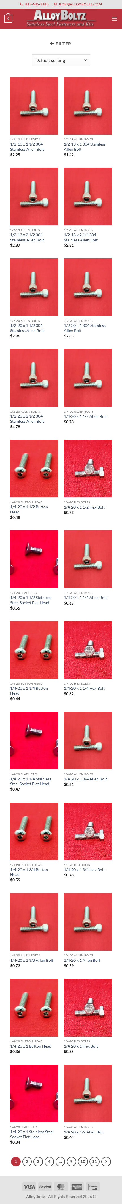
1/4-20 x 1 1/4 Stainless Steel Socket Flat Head (30, 781)
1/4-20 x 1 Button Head (30, 1046)
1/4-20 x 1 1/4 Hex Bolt (84, 688)
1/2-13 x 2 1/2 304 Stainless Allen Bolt (27, 237)
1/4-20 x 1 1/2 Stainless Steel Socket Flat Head (30, 600)
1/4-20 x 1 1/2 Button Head (29, 509)
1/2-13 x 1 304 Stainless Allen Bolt (85, 147)
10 (82, 1161)
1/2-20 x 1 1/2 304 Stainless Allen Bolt (27, 328)
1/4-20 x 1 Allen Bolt (82, 960)
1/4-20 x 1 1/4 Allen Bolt (85, 597)
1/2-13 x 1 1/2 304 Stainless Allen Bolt (27, 147)
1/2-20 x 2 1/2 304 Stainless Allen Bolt (27, 419)
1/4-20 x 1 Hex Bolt (81, 1046)
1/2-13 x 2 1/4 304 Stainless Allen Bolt (81, 237)
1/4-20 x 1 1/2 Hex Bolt (84, 507)
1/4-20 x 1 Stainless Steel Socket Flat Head (32, 1134)
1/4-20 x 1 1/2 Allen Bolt (85, 416)
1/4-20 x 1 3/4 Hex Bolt (84, 869)
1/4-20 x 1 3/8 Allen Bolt (31, 960)
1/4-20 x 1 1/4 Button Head (29, 691)
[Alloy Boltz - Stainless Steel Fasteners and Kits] (61, 18)
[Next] (106, 1161)
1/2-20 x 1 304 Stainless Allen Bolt (85, 328)
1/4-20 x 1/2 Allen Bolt (84, 1132)
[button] (8, 19)
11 (94, 1161)
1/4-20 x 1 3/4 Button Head (29, 872)
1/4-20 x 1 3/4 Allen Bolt (85, 779)
